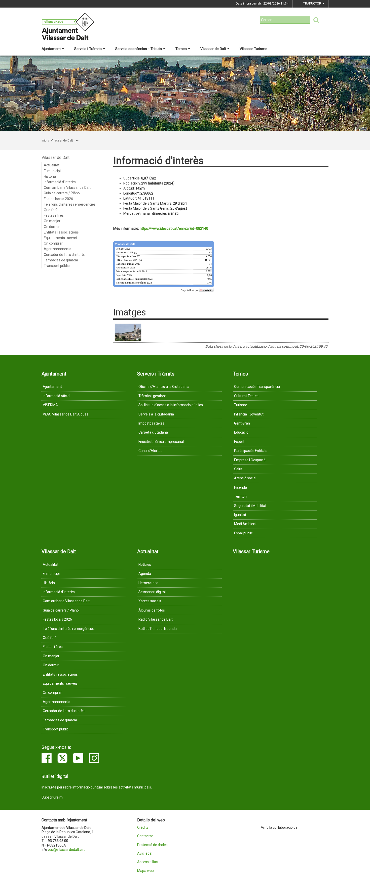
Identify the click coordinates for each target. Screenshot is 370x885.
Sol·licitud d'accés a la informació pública (170, 405)
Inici (44, 140)
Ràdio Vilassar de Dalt (155, 619)
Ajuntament (51, 48)
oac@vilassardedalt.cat (66, 850)
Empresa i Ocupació (250, 460)
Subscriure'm (52, 797)
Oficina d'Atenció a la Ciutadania (163, 387)
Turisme (240, 405)
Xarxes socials (149, 601)
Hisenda (240, 487)
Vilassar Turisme (253, 48)
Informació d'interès (60, 182)
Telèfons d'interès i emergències (70, 204)
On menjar (52, 221)
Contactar (145, 836)
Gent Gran (242, 423)
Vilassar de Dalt (213, 48)
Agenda (144, 574)
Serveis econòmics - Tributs (138, 48)
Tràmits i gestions (152, 396)
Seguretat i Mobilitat (250, 506)
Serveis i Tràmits (88, 48)
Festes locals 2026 (58, 199)
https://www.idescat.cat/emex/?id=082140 (174, 228)
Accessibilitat (147, 862)
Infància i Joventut (249, 414)
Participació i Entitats (250, 451)
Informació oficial (56, 396)
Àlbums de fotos (151, 610)
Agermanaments (57, 249)
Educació (241, 432)
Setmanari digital (152, 592)
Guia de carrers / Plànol (62, 193)
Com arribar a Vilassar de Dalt (67, 187)
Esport (239, 442)
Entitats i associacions (61, 232)
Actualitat (51, 165)
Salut (238, 469)
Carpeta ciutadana (153, 432)
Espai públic (243, 533)
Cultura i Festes (246, 396)
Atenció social (245, 478)
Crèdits (143, 827)
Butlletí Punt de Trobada (157, 629)
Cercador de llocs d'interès (65, 255)
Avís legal (144, 853)
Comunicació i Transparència (257, 387)
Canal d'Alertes (150, 451)
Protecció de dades (152, 845)
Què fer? (51, 210)
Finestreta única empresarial (161, 442)
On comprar (53, 243)
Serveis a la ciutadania (156, 414)
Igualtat (240, 515)
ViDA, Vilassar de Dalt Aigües (65, 414)
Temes (181, 48)
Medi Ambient (245, 524)
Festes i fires (54, 215)
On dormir (52, 227)
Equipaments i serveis (61, 238)
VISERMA (50, 405)
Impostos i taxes (151, 423)
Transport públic (56, 266)
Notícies (144, 565)
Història (50, 176)
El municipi (52, 171)
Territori (240, 496)
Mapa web (145, 871)
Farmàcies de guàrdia (61, 260)
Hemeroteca (148, 583)
